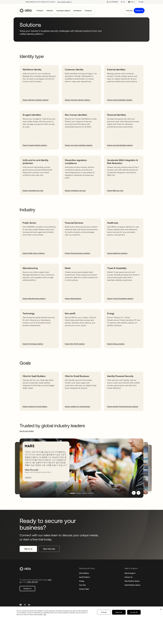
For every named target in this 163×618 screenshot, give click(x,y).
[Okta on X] (25, 605)
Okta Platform (84, 573)
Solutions (50, 10)
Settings (104, 612)
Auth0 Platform (84, 577)
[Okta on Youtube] (21, 605)
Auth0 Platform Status (132, 585)
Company (88, 10)
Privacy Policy (37, 614)
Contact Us (128, 577)
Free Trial (82, 585)
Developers (78, 10)
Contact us (139, 10)
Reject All (119, 612)
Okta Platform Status (132, 581)
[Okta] (26, 11)
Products (40, 10)
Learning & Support (63, 10)
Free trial (129, 10)
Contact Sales (84, 589)
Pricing (81, 581)
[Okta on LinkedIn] (29, 605)
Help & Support (130, 573)
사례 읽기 (28, 477)
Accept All (134, 612)
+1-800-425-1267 (32, 582)
